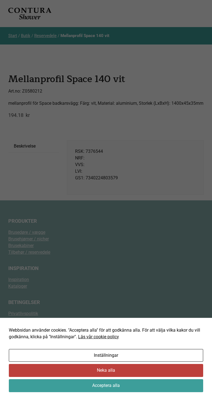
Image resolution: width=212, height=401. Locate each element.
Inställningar (106, 355)
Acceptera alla (106, 385)
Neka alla (106, 370)
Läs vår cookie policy (98, 336)
